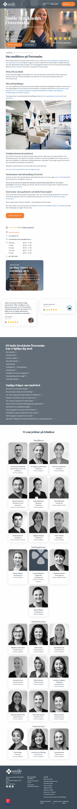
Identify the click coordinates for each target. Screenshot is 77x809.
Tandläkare (9, 52)
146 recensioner (64, 43)
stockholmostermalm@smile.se (20, 239)
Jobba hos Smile (48, 790)
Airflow (43, 96)
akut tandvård (18, 67)
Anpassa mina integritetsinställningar (55, 797)
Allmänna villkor (65, 802)
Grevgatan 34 (13, 236)
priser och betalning (61, 177)
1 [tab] (37, 148)
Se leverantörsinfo (49, 794)
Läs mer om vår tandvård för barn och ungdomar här (23, 169)
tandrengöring (58, 90)
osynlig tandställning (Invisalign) (42, 90)
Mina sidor (54, 4)
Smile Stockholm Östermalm (24, 52)
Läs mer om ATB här (15, 187)
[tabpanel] (38, 125)
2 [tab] (39, 148)
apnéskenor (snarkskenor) (55, 96)
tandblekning (10, 92)
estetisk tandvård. (23, 92)
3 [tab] (41, 148)
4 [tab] (43, 148)
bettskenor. (9, 98)
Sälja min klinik (48, 788)
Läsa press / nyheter (50, 792)
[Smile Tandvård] (9, 4)
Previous (9, 125)
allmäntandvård (60, 88)
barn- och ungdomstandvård (21, 90)
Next (68, 125)
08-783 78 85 (29, 45)
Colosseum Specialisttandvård (32, 785)
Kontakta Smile (48, 783)
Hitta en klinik (48, 785)
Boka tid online (14, 232)
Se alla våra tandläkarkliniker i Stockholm (51, 205)
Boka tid (66, 4)
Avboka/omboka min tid (50, 781)
